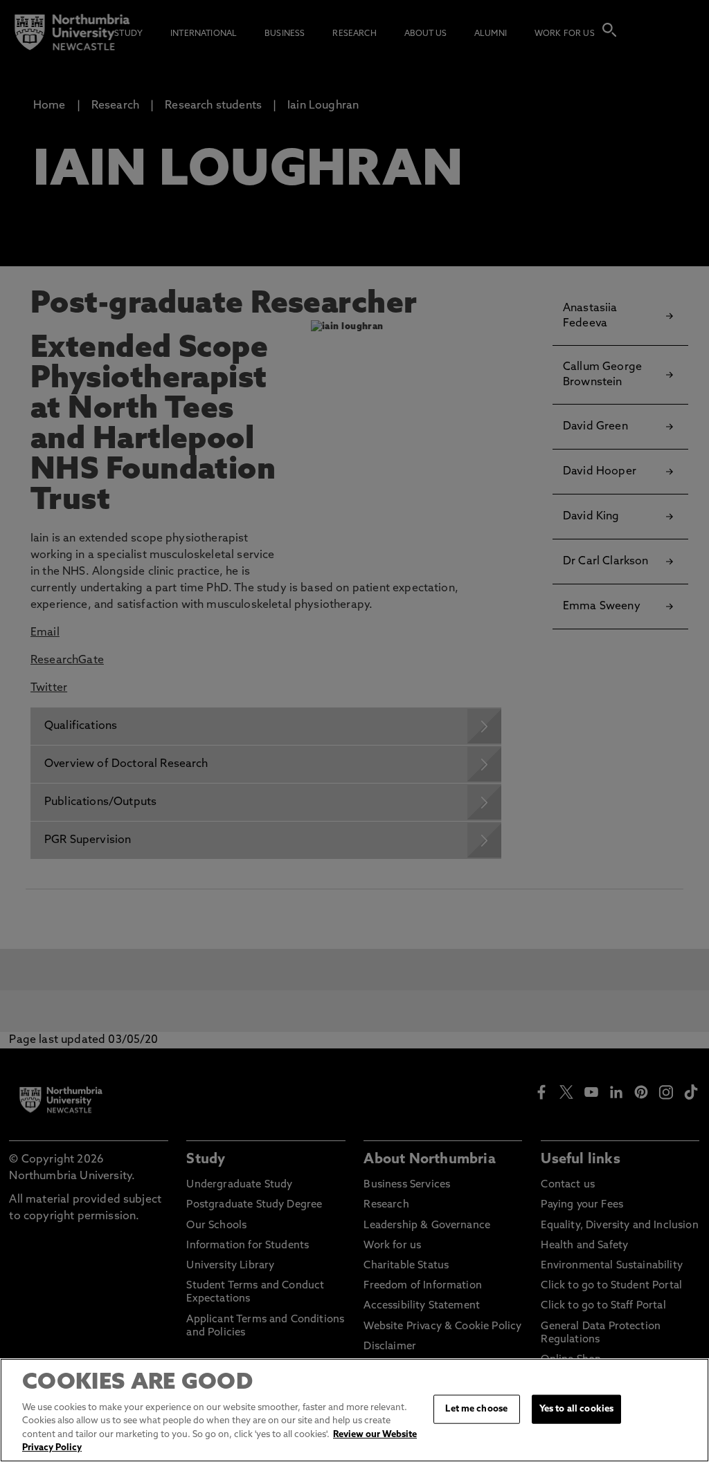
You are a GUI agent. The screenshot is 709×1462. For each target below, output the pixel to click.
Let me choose (476, 1409)
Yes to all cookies (576, 1409)
